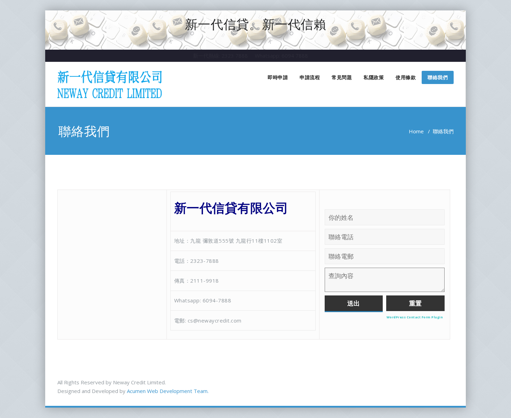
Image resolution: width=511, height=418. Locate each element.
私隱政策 (374, 77)
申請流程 (310, 77)
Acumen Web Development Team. (168, 390)
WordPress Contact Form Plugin (415, 317)
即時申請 (278, 77)
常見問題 (342, 77)
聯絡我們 (438, 77)
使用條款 (406, 77)
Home (416, 131)
